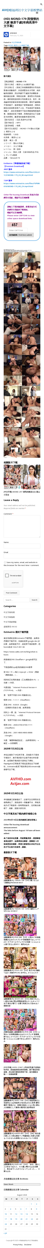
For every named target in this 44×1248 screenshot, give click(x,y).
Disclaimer (28, 1245)
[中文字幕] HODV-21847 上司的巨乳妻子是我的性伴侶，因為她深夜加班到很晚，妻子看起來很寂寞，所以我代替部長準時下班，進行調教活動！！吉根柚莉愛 (22, 1070)
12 (16, 1214)
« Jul (5, 1233)
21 (27, 1219)
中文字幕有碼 (16, 42)
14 (27, 1214)
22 (32, 1219)
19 (16, 1219)
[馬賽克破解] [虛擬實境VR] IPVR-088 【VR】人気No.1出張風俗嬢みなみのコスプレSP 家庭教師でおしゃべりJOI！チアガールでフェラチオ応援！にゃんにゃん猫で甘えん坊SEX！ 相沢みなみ (22, 1036)
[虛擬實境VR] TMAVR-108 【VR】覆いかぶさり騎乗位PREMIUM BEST (21, 881)
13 (21, 1214)
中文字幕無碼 (9, 617)
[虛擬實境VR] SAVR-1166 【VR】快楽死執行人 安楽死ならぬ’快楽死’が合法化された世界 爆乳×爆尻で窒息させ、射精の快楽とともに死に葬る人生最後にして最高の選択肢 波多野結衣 (22, 1103)
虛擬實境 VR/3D (10, 626)
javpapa (13, 33)
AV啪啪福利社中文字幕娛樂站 (28, 1240)
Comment (8, 514)
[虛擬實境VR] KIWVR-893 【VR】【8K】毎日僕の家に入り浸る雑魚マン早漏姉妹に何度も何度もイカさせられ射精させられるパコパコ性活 (22, 1135)
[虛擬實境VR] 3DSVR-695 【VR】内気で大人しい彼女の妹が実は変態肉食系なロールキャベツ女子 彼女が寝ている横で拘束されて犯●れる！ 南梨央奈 (22, 1002)
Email (6, 552)
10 (6, 1214)
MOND (10, 45)
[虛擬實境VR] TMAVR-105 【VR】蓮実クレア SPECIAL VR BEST (21, 910)
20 (21, 1219)
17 (6, 1219)
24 (6, 1224)
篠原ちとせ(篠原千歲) (21, 45)
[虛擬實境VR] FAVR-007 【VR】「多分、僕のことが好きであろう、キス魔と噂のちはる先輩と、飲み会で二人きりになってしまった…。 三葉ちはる (22, 1167)
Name (6, 542)
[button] (37, 13)
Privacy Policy (17, 1245)
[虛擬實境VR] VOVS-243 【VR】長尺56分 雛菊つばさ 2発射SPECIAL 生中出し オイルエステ (22, 971)
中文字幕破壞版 (10, 622)
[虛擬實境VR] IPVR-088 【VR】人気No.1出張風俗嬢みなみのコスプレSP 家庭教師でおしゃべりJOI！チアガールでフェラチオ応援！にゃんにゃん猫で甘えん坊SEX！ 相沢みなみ (22, 940)
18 (11, 1219)
